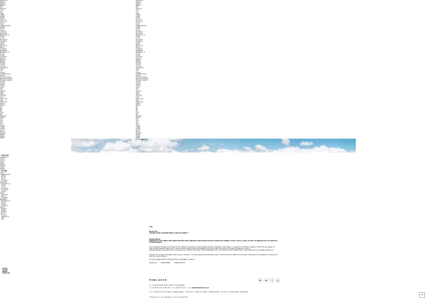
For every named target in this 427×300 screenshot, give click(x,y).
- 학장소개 (2, 196)
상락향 (1, 100)
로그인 (145, 139)
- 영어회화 (2, 210)
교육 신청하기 (3, 32)
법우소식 (2, 131)
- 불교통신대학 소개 (5, 184)
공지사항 (2, 130)
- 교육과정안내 (4, 190)
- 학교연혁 (2, 185)
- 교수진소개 (3, 215)
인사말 (1, 24)
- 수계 (1, 219)
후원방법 (2, 85)
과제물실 (2, 127)
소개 (1, 89)
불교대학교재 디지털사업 (6, 78)
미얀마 (1, 113)
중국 (1, 111)
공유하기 (422, 224)
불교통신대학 (3, 33)
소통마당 (2, 128)
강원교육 (2, 44)
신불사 (1, 92)
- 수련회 (2, 218)
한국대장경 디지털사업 (5, 80)
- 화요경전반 (3, 212)
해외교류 (2, 105)
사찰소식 (2, 86)
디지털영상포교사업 (5, 74)
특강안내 (2, 58)
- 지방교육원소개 (4, 216)
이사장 (1, 10)
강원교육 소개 (3, 46)
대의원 (1, 13)
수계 (1, 71)
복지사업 (2, 82)
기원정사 (2, 94)
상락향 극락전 (3, 102)
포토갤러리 (3, 91)
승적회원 (2, 16)
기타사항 (2, 64)
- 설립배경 (2, 176)
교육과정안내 (3, 41)
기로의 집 (2, 83)
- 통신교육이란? (4, 188)
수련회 (1, 69)
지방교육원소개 (4, 67)
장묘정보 (2, 103)
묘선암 (1, 97)
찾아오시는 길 (3, 21)
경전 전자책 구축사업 (5, 77)
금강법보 (2, 136)
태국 (1, 110)
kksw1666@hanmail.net (200, 288)
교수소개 (2, 29)
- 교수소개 (2, 177)
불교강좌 (2, 75)
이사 (1, 11)
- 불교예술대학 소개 (5, 201)
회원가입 (139, 139)
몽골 (1, 108)
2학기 (1, 120)
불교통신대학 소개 (4, 35)
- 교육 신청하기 (4, 180)
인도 (1, 106)
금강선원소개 (3, 1)
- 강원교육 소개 (4, 194)
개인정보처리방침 (165, 263)
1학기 (1, 119)
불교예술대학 (3, 50)
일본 (1, 114)
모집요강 (2, 30)
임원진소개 (3, 4)
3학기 (1, 122)
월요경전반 (3, 60)
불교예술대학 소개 (4, 52)
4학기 (1, 124)
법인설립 (2, 2)
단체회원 (2, 15)
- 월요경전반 (3, 208)
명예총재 (2, 5)
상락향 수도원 (3, 99)
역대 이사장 (3, 8)
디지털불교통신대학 (5, 25)
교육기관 (2, 22)
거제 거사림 (3, 96)
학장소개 (2, 47)
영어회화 (2, 61)
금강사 (1, 88)
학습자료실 (3, 116)
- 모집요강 (2, 179)
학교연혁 (2, 36)
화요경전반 (3, 63)
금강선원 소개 (153, 263)
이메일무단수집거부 (179, 263)
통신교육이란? (3, 39)
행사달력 (2, 134)
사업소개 (2, 72)
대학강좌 (2, 117)
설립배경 (2, 27)
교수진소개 (3, 66)
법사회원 (2, 18)
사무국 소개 (3, 19)
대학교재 (2, 125)
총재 (1, 7)
